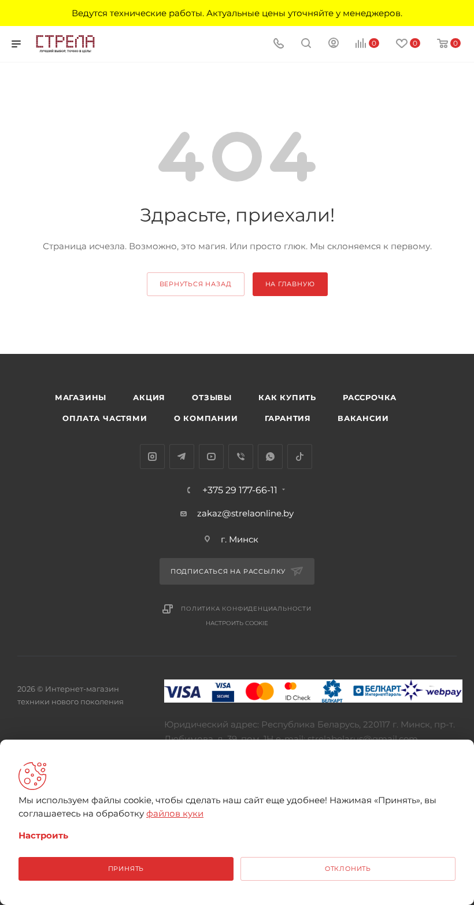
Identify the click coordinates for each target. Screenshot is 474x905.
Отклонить (348, 869)
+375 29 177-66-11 (239, 490)
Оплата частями (104, 418)
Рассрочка (370, 397)
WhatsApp (270, 456)
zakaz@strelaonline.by (245, 513)
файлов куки (174, 813)
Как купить (287, 397)
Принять (126, 869)
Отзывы (212, 397)
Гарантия (288, 418)
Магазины (80, 397)
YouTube (211, 456)
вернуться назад (196, 284)
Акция (149, 397)
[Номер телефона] (278, 44)
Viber (240, 456)
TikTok (299, 456)
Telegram (181, 456)
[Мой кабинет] (333, 44)
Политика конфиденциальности (246, 608)
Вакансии (363, 418)
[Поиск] (306, 44)
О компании (206, 418)
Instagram (152, 456)
